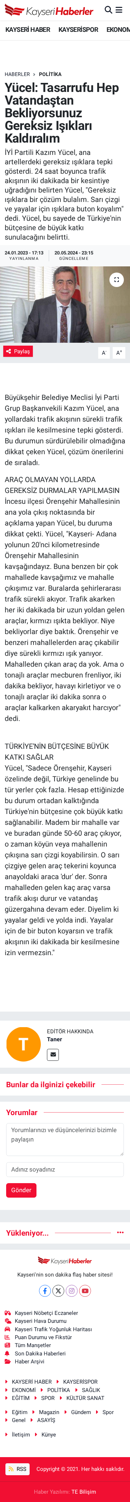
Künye (49, 1434)
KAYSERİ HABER (27, 29)
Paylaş (22, 351)
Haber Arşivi (29, 1361)
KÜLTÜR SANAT (85, 1398)
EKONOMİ (24, 1390)
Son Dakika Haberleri (40, 1353)
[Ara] (108, 9)
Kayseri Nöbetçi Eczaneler (46, 1313)
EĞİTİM (21, 1398)
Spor (108, 1412)
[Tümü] (120, 1232)
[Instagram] (72, 1291)
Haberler (17, 74)
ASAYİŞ (46, 1420)
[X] (58, 1291)
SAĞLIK (91, 1390)
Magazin (49, 1412)
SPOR (48, 1398)
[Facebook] (45, 1291)
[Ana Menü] (119, 9)
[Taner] (23, 1043)
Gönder (21, 1190)
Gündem (81, 1412)
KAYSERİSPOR (78, 29)
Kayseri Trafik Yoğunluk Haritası (53, 1329)
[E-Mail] (53, 1055)
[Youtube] (85, 1291)
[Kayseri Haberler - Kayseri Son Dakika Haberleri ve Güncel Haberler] (49, 10)
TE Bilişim (84, 1492)
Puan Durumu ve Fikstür (43, 1337)
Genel (19, 1420)
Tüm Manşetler (33, 1345)
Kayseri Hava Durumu (40, 1321)
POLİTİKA (50, 74)
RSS (20, 1469)
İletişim (21, 1434)
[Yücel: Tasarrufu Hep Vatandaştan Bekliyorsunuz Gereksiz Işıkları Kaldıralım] (65, 304)
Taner (54, 1039)
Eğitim (19, 1412)
